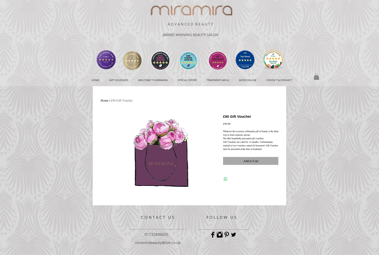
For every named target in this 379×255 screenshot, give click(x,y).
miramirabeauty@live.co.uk (157, 242)
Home (104, 100)
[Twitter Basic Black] (233, 235)
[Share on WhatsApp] (225, 179)
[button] (316, 76)
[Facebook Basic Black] (213, 235)
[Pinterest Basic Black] (227, 235)
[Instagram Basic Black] (220, 235)
